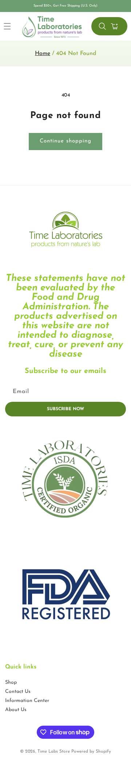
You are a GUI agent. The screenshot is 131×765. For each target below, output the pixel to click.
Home (42, 53)
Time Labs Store (53, 751)
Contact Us (18, 691)
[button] (102, 26)
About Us (16, 710)
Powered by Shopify (91, 751)
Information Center (27, 700)
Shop (11, 682)
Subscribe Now (65, 409)
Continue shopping (65, 141)
